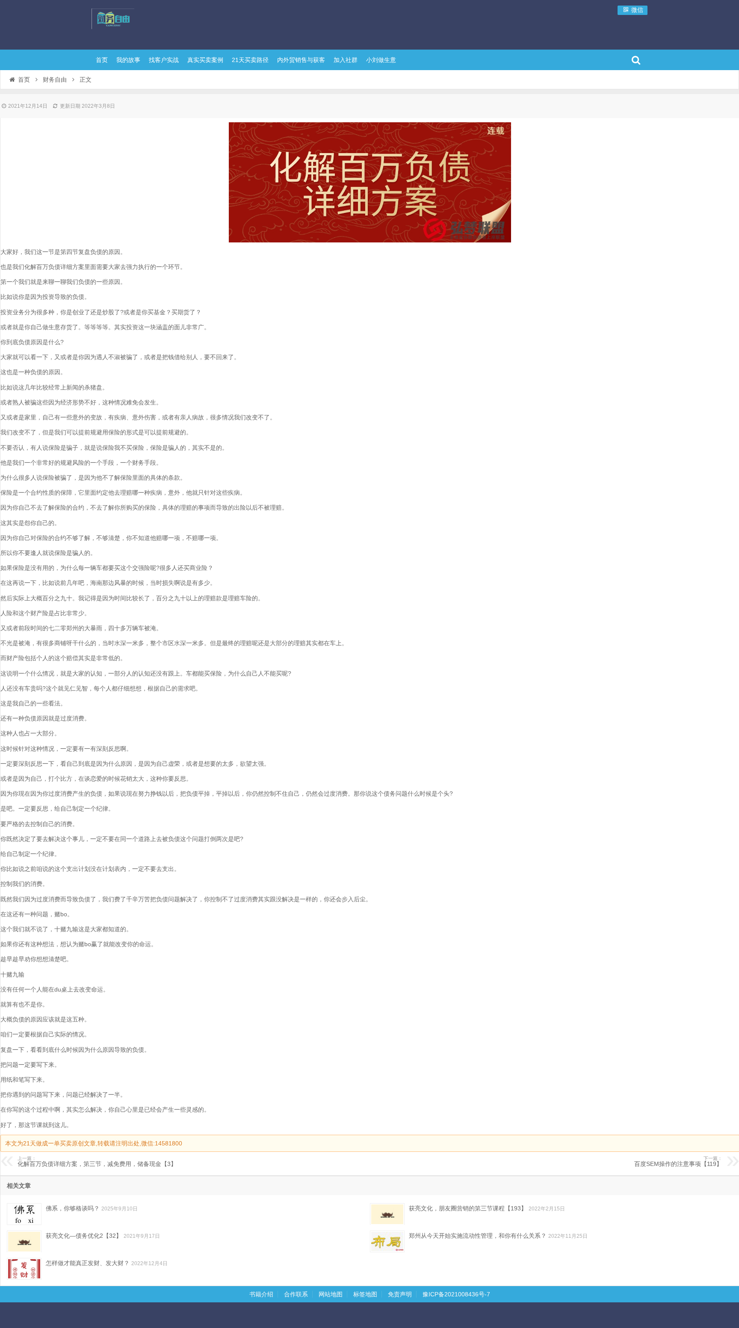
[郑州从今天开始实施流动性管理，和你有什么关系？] (387, 1241)
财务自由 (55, 79)
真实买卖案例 (205, 59)
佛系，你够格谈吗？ (73, 1208)
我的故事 (128, 59)
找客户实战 (164, 59)
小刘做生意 (381, 59)
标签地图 (365, 1294)
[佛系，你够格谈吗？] (24, 1214)
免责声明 (400, 1294)
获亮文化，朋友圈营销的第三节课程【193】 (468, 1208)
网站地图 (331, 1294)
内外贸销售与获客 (301, 59)
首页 (102, 59)
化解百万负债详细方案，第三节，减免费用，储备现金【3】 (97, 1161)
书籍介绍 (261, 1294)
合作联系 (296, 1294)
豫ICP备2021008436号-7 (456, 1294)
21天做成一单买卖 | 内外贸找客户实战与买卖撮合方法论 (147, 23)
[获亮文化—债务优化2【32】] (24, 1241)
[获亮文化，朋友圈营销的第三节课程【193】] (387, 1214)
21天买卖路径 (250, 59)
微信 (636, 9)
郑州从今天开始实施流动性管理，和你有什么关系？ (478, 1235)
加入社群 (346, 59)
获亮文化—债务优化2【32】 (84, 1235)
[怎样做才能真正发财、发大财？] (24, 1269)
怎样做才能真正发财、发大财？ (88, 1263)
